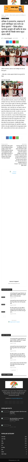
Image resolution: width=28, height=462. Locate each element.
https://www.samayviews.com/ (14, 283)
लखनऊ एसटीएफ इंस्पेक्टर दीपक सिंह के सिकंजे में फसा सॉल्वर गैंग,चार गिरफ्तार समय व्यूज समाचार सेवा (18, 364)
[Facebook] (7, 42)
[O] (5, 427)
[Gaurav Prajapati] (2, 38)
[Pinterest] (14, 42)
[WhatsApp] (17, 42)
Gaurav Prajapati (8, 38)
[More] (20, 42)
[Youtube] (21, 402)
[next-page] (5, 316)
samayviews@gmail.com (16, 398)
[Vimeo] (17, 402)
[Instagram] (10, 402)
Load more (13, 370)
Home (2, 15)
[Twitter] (10, 42)
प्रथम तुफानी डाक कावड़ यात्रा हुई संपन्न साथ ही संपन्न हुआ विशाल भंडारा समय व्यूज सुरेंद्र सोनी (18, 302)
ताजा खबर (7, 18)
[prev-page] (2, 316)
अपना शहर (6, 15)
